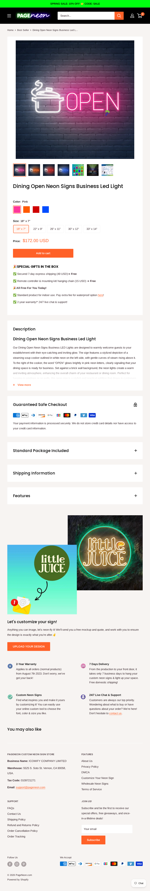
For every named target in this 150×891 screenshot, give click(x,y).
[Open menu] (9, 15)
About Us (87, 760)
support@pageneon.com (30, 787)
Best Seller (23, 30)
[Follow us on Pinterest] (23, 864)
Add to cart (43, 253)
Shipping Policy (16, 819)
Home (10, 30)
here (100, 295)
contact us (115, 713)
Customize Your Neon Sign (97, 777)
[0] (139, 16)
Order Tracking (16, 836)
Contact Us (14, 813)
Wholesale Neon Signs (94, 783)
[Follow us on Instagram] (16, 864)
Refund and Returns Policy (23, 825)
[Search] (119, 16)
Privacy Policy (90, 766)
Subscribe (93, 839)
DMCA (85, 772)
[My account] (132, 16)
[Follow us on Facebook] (9, 864)
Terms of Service (91, 789)
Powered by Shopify (18, 879)
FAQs (10, 808)
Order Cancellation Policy (22, 830)
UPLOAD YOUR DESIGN (29, 646)
